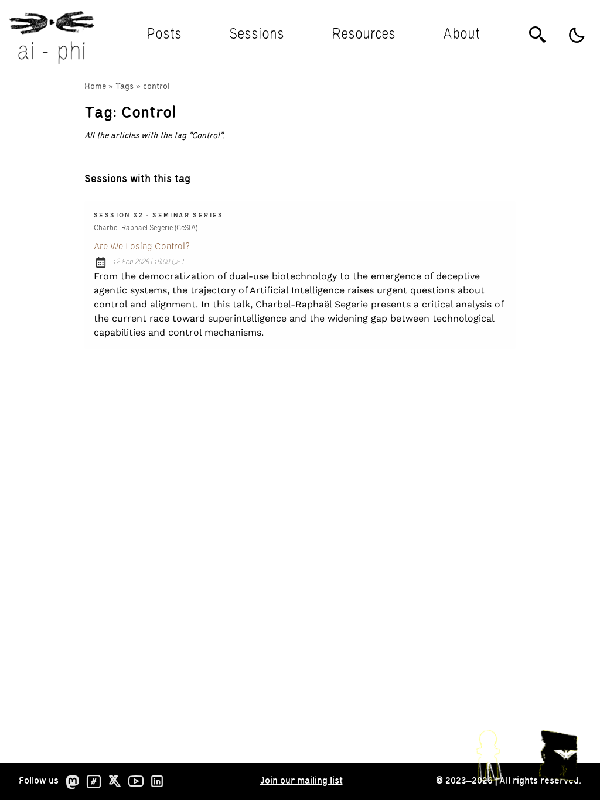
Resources (364, 35)
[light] (576, 35)
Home (95, 87)
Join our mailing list (301, 781)
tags (124, 87)
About (461, 35)
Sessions (256, 35)
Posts (164, 35)
